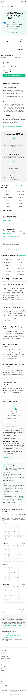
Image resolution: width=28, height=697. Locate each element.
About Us (3, 652)
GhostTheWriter (20, 191)
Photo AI (7, 200)
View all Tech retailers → (21, 186)
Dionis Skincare (20, 268)
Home (2, 6)
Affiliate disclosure (17, 625)
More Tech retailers (7, 126)
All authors (19, 456)
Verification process (21, 50)
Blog (2, 664)
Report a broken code (7, 637)
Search (2, 670)
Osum (20, 206)
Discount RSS (4, 672)
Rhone (7, 274)
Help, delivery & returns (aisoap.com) (10, 635)
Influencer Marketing (7, 197)
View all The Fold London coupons (10, 222)
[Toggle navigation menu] (25, 2)
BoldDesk (7, 191)
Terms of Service (5, 681)
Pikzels (7, 203)
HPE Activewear (7, 259)
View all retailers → (22, 255)
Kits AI (7, 194)
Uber (21, 262)
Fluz (21, 265)
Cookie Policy (4, 685)
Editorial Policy (4, 656)
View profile (14, 421)
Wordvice (20, 203)
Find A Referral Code (14, 694)
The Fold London (20, 259)
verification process (12, 446)
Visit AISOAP (5, 633)
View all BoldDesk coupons (9, 249)
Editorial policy (6, 457)
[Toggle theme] (22, 2)
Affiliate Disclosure (5, 683)
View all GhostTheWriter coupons (10, 236)
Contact (3, 654)
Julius (20, 200)
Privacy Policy (4, 680)
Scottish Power (7, 265)
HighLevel (20, 197)
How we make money (7, 625)
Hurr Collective (7, 271)
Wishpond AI (7, 206)
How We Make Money (6, 658)
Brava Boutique (7, 262)
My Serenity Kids (20, 274)
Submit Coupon (4, 674)
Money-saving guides (17, 126)
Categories (3, 666)
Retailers (7, 6)
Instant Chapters (20, 194)
